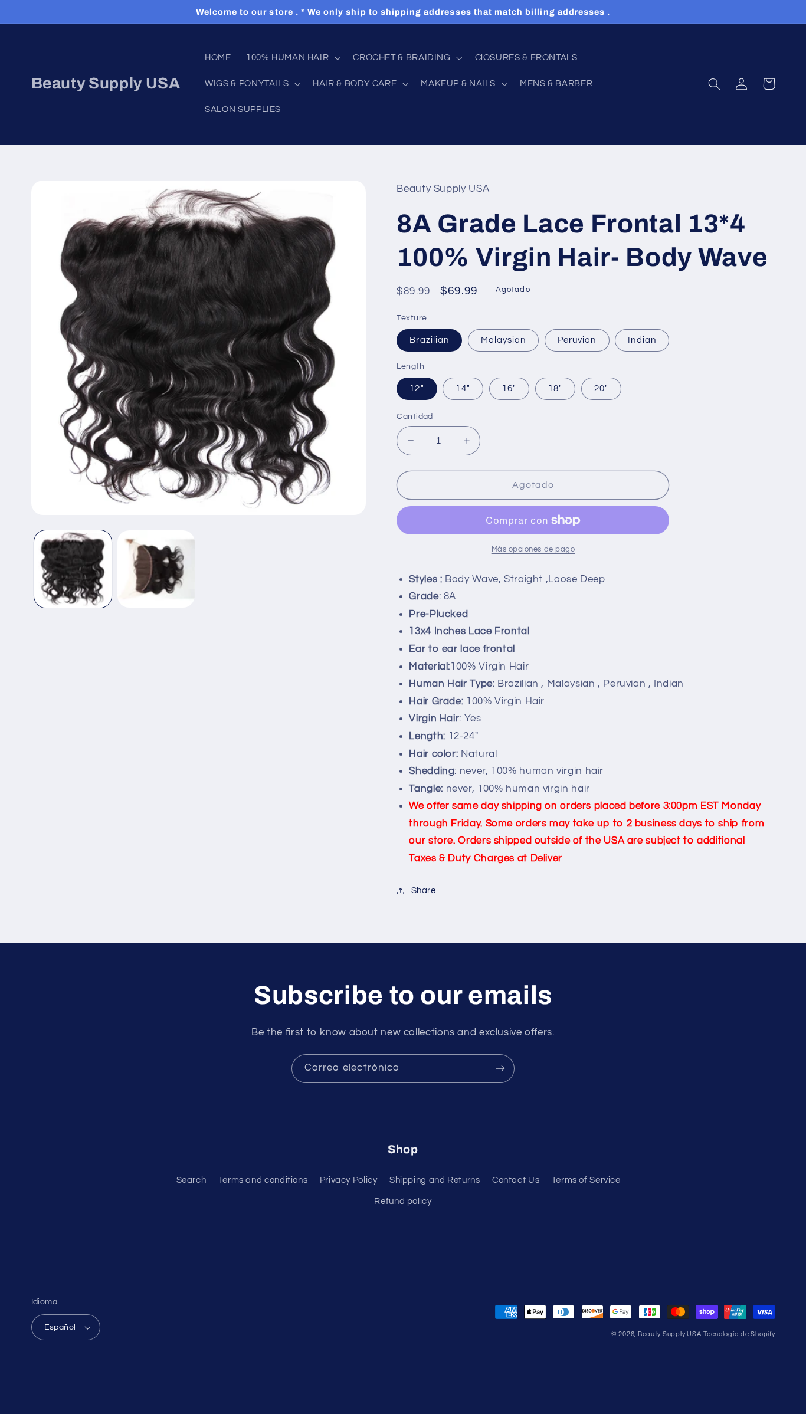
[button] (291, 58)
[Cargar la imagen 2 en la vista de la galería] (156, 569)
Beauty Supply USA (670, 1334)
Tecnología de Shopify (739, 1334)
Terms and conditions (263, 1180)
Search (191, 1180)
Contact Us (515, 1180)
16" (509, 388)
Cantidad (415, 416)
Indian (642, 340)
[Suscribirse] (500, 1068)
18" (555, 388)
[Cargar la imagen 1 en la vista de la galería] (73, 569)
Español (60, 1327)
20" (601, 388)
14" (463, 388)
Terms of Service (586, 1180)
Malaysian (503, 340)
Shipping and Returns (434, 1180)
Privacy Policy (349, 1180)
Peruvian (577, 340)
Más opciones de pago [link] (533, 549)
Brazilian (428, 340)
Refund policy (402, 1201)
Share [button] (423, 890)
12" (416, 388)
